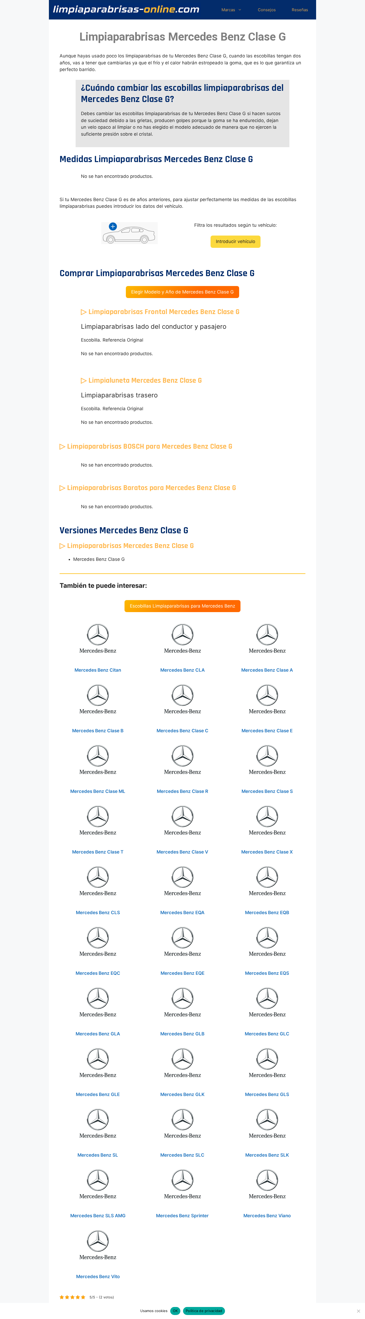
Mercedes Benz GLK (182, 1094)
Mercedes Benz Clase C (182, 730)
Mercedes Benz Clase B (97, 730)
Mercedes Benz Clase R (182, 791)
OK (175, 1311)
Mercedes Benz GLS (267, 1094)
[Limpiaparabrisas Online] (126, 9)
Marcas (228, 9)
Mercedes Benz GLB (182, 1033)
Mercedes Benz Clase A (267, 670)
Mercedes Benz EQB (267, 912)
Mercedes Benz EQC (98, 973)
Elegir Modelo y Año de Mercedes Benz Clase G (182, 292)
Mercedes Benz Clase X (267, 852)
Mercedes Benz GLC (267, 1033)
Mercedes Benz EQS (267, 973)
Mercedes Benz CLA (182, 670)
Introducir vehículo (235, 241)
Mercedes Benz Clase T (97, 852)
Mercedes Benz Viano (267, 1215)
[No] (358, 1311)
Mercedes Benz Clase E (267, 730)
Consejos (267, 9)
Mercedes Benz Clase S (267, 791)
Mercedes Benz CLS (98, 912)
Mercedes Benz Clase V (182, 852)
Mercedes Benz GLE (98, 1094)
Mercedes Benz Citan (98, 670)
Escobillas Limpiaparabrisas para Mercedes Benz (182, 606)
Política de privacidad (204, 1311)
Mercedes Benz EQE (182, 973)
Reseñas (300, 9)
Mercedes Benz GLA (98, 1033)
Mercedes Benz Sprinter (182, 1215)
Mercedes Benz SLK (267, 1155)
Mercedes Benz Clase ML (97, 791)
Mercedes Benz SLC (182, 1155)
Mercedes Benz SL (97, 1155)
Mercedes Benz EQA (182, 912)
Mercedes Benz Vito (98, 1276)
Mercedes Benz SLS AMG (98, 1215)
